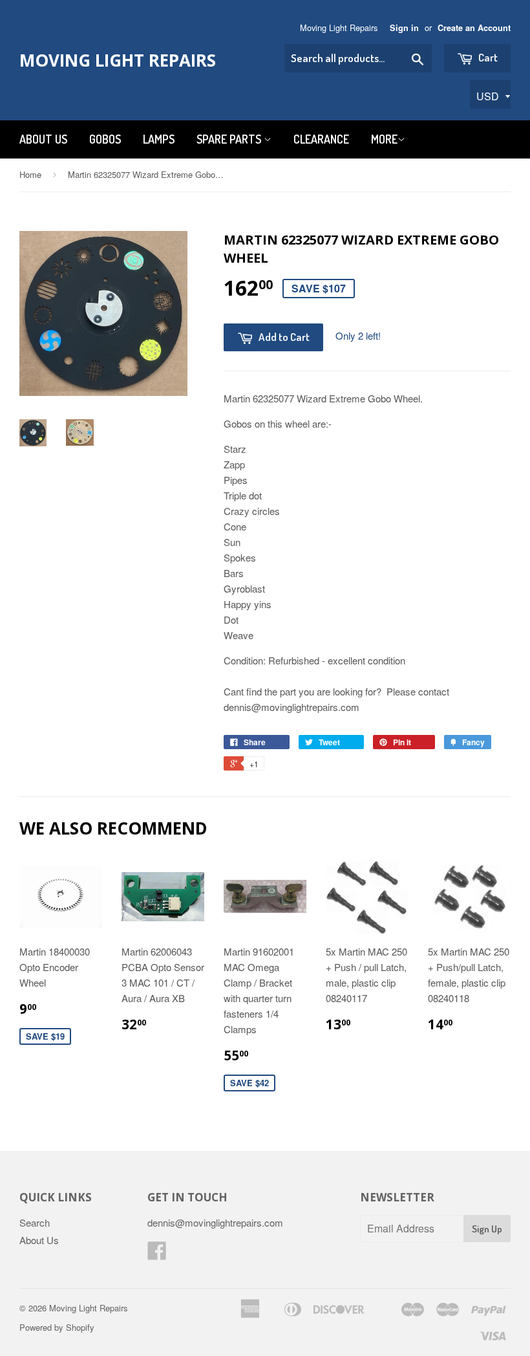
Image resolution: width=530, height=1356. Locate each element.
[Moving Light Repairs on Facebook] (157, 1254)
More (384, 139)
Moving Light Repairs (117, 60)
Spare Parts (230, 139)
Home (30, 174)
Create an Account (474, 28)
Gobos (105, 139)
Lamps (159, 139)
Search (34, 1222)
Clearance (321, 139)
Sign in (404, 28)
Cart (487, 57)
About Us (43, 139)
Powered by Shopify (56, 1327)
